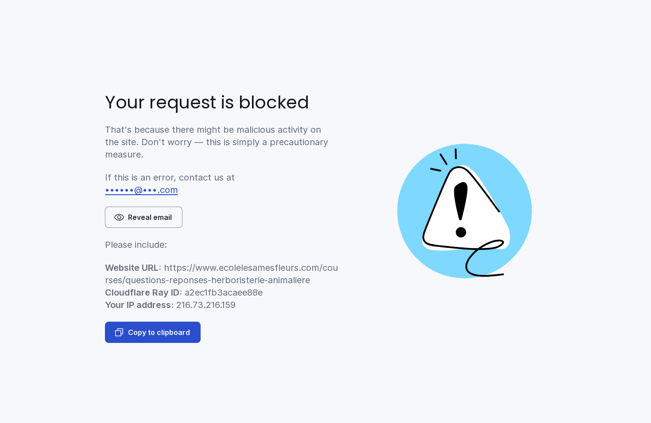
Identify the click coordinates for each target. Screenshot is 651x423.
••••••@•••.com (141, 190)
